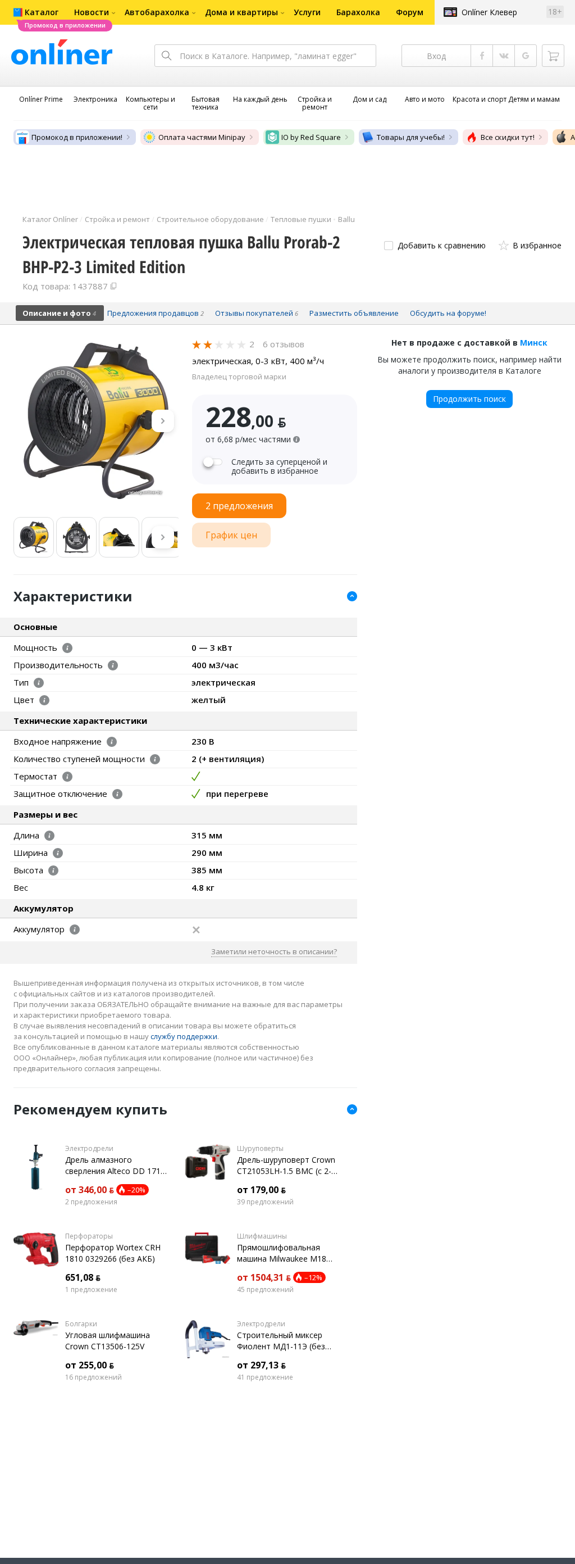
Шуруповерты (260, 1149)
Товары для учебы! (411, 137)
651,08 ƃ (83, 1277)
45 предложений (265, 1290)
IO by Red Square (311, 137)
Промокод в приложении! (76, 137)
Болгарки (81, 1324)
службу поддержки (183, 1036)
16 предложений (93, 1377)
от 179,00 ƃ (261, 1190)
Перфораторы (89, 1236)
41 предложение (265, 1377)
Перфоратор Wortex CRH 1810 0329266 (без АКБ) (113, 1253)
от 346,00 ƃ (89, 1190)
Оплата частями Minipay (201, 137)
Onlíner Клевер (489, 12)
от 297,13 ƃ (261, 1365)
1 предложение (91, 1290)
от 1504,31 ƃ (264, 1277)
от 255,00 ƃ (89, 1365)
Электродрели (89, 1149)
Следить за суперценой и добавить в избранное (279, 466)
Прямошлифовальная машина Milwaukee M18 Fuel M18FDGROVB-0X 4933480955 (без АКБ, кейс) (281, 1253)
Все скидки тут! (508, 137)
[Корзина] (553, 55)
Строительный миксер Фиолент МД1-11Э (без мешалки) (281, 1341)
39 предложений (265, 1202)
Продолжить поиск (469, 398)
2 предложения (91, 1202)
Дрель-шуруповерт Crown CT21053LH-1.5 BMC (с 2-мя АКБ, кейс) (286, 1165)
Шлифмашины (262, 1236)
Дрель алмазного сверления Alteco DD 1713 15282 (115, 1165)
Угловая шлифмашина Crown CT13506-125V (107, 1341)
